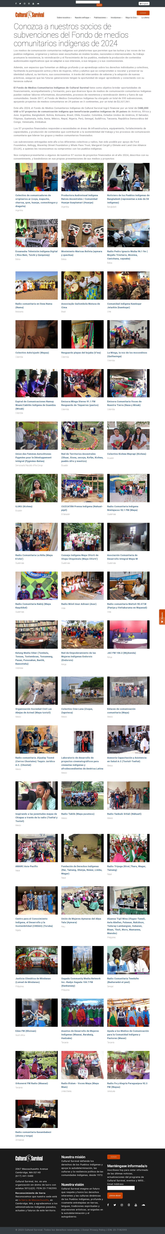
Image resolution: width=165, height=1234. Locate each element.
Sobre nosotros (63, 17)
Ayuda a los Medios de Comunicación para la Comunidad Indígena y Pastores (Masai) (128, 1034)
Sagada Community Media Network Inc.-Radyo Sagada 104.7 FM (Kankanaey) (81, 982)
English (144, 4)
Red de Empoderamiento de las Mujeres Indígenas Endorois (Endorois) (78, 656)
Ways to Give (131, 17)
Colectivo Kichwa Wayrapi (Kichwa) (126, 454)
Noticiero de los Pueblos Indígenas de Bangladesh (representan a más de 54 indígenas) (128, 199)
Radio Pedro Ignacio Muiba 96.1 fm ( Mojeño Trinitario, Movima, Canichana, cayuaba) (127, 255)
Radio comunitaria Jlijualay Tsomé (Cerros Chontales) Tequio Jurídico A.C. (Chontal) (35, 761)
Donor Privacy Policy (94, 1229)
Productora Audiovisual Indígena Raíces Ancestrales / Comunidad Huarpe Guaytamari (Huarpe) (79, 199)
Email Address (115, 1184)
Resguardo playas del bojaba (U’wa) (81, 352)
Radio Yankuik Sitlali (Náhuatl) (124, 814)
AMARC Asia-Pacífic (26, 866)
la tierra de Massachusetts (34, 1200)
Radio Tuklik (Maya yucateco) (78, 814)
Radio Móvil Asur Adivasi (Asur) (79, 604)
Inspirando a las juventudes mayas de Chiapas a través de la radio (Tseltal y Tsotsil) (36, 817)
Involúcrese (116, 17)
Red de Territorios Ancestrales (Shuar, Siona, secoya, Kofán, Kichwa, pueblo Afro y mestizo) (82, 457)
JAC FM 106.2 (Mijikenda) (121, 653)
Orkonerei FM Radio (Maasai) (31, 1083)
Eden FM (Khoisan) (25, 1031)
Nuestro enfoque (82, 17)
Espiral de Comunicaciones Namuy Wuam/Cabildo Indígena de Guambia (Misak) (35, 405)
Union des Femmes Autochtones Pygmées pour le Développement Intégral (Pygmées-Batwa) (33, 457)
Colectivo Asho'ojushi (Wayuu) (32, 352)
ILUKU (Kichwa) (23, 506)
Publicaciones (100, 17)
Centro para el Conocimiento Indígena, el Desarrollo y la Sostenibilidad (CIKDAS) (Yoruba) (34, 922)
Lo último (145, 17)
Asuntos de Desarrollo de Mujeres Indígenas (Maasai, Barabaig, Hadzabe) (80, 1034)
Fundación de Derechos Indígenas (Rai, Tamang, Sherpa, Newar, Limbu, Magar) (81, 870)
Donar (143, 13)
